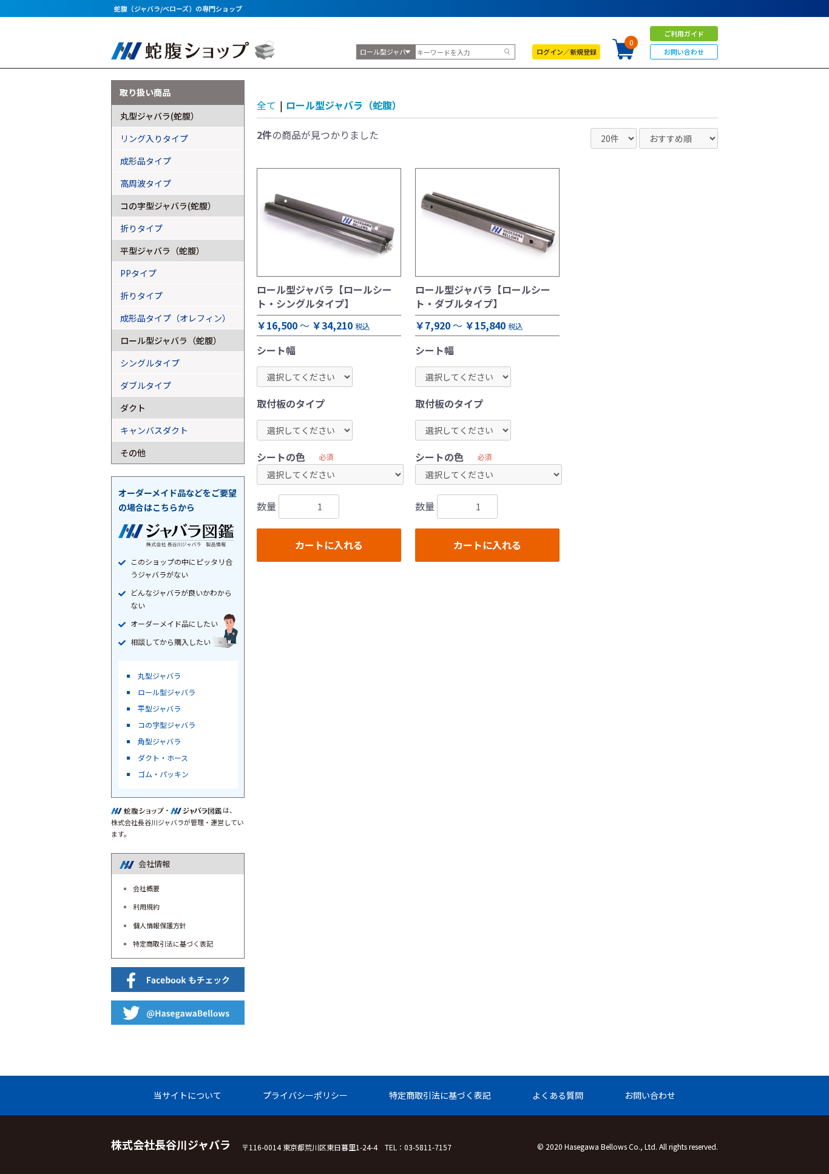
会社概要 (146, 888)
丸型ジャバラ (159, 675)
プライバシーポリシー (305, 1095)
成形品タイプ (145, 161)
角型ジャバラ (159, 741)
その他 (133, 453)
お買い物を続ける (377, 601)
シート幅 (276, 350)
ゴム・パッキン (163, 774)
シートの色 (281, 457)
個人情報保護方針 (159, 925)
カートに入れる (329, 545)
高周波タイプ (145, 183)
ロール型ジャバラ (166, 692)
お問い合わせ (684, 51)
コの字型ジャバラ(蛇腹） (168, 206)
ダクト (133, 408)
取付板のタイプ (291, 403)
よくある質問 (557, 1095)
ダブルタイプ (145, 385)
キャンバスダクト (154, 430)
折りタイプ (141, 228)
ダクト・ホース (163, 757)
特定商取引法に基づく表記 (173, 943)
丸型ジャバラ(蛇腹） (159, 116)
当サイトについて (188, 1095)
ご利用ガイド (684, 33)
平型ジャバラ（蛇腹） (162, 251)
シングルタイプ (150, 363)
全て (266, 105)
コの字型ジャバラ (166, 725)
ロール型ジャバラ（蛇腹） (344, 105)
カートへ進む (460, 601)
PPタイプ (138, 273)
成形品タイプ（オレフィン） (175, 318)
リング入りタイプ (154, 138)
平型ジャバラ (159, 708)
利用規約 (146, 906)
